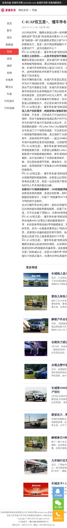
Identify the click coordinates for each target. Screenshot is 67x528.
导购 (34, 10)
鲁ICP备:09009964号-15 (38, 522)
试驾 (9, 58)
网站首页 (24, 10)
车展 (9, 94)
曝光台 (9, 87)
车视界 (9, 80)
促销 (9, 72)
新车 (9, 30)
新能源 (9, 44)
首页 (9, 23)
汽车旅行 (9, 101)
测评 (9, 65)
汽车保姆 (9, 108)
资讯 (9, 37)
